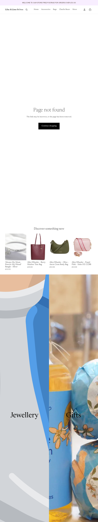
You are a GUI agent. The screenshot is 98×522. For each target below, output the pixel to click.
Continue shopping (49, 126)
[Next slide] (46, 247)
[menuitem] (74, 9)
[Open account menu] (84, 9)
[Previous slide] (29, 247)
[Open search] (26, 9)
